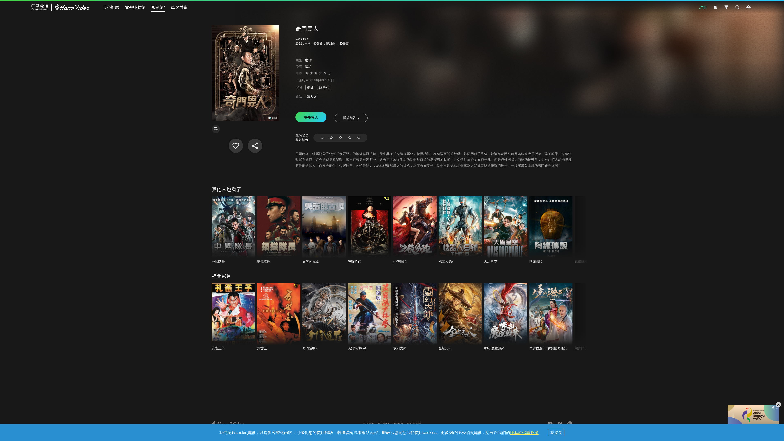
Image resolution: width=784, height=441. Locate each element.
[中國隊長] (233, 230)
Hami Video (60, 7)
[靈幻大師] (415, 317)
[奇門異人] (236, 146)
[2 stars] (331, 138)
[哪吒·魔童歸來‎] (505, 317)
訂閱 (702, 7)
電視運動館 (135, 7)
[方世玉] (278, 317)
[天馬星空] (505, 230)
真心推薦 (111, 7)
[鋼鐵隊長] (278, 230)
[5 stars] (358, 138)
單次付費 (179, 7)
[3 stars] (340, 138)
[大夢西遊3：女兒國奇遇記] (551, 317)
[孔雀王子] (233, 317)
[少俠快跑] (415, 230)
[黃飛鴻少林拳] (369, 317)
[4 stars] (349, 138)
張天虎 (311, 96)
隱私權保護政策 (524, 432)
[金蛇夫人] (460, 317)
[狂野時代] (369, 230)
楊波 (310, 87)
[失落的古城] (324, 230)
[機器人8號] (460, 230)
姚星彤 (324, 87)
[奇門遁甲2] (324, 317)
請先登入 (311, 117)
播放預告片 (351, 118)
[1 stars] (322, 138)
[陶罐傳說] (551, 230)
